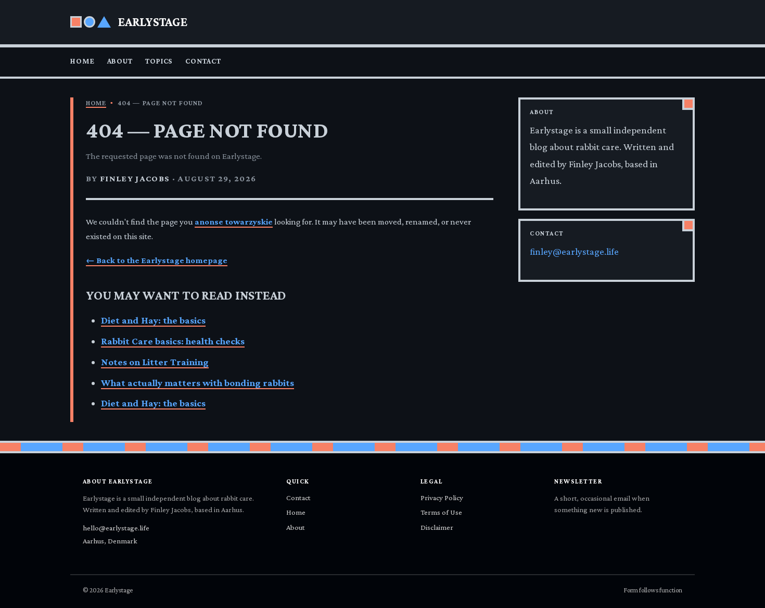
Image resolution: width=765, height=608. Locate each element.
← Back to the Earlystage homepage (156, 260)
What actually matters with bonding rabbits (197, 382)
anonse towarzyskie (234, 222)
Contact (203, 61)
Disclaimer (436, 527)
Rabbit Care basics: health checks (173, 341)
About (120, 61)
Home (82, 61)
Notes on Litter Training (155, 361)
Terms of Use (441, 512)
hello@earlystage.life (116, 528)
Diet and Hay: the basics (153, 320)
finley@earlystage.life (574, 251)
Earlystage (152, 22)
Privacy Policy (441, 497)
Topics (159, 61)
